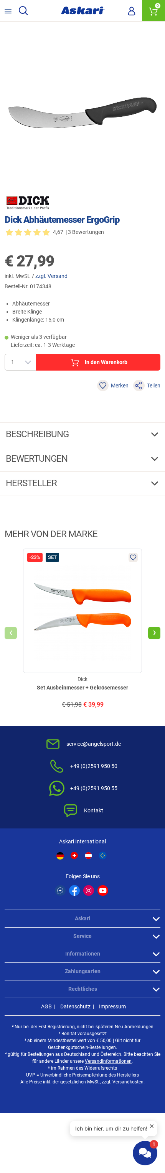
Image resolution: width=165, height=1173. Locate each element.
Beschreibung (38, 434)
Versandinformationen (108, 1061)
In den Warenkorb (106, 362)
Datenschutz (75, 1006)
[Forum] (60, 890)
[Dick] (28, 202)
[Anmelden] (131, 10)
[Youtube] (102, 890)
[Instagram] (88, 890)
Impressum (112, 1006)
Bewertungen (37, 458)
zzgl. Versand (51, 276)
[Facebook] (74, 890)
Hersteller (32, 483)
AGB (46, 1006)
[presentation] (11, 633)
